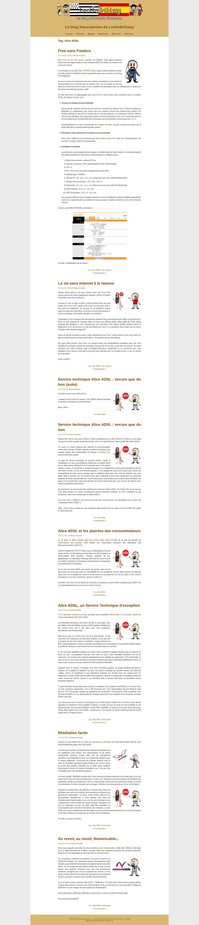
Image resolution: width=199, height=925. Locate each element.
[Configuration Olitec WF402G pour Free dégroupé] (99, 259)
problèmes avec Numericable (102, 848)
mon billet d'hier (79, 394)
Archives (80, 34)
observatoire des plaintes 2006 (73, 543)
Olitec (109, 125)
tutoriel (74, 87)
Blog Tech (116, 34)
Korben (83, 87)
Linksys (101, 125)
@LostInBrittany (108, 919)
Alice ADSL (96, 270)
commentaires (108, 500)
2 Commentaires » (99, 273)
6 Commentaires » (99, 908)
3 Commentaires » (99, 521)
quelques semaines (71, 615)
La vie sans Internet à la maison (86, 283)
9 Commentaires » (99, 722)
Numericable (106, 719)
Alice (83, 877)
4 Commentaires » (99, 369)
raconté (81, 303)
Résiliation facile (73, 733)
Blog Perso (103, 34)
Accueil (69, 34)
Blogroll (91, 34)
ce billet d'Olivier (76, 540)
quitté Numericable (96, 306)
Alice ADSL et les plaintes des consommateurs (99, 531)
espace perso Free (108, 138)
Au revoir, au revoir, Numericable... (88, 839)
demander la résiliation (101, 742)
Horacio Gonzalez (79, 55)
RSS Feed (128, 34)
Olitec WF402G (84, 71)
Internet (108, 270)
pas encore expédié (82, 60)
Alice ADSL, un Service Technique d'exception (99, 605)
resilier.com (98, 779)
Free (65, 60)
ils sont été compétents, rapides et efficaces (84, 577)
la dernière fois (103, 452)
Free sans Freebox (74, 51)
